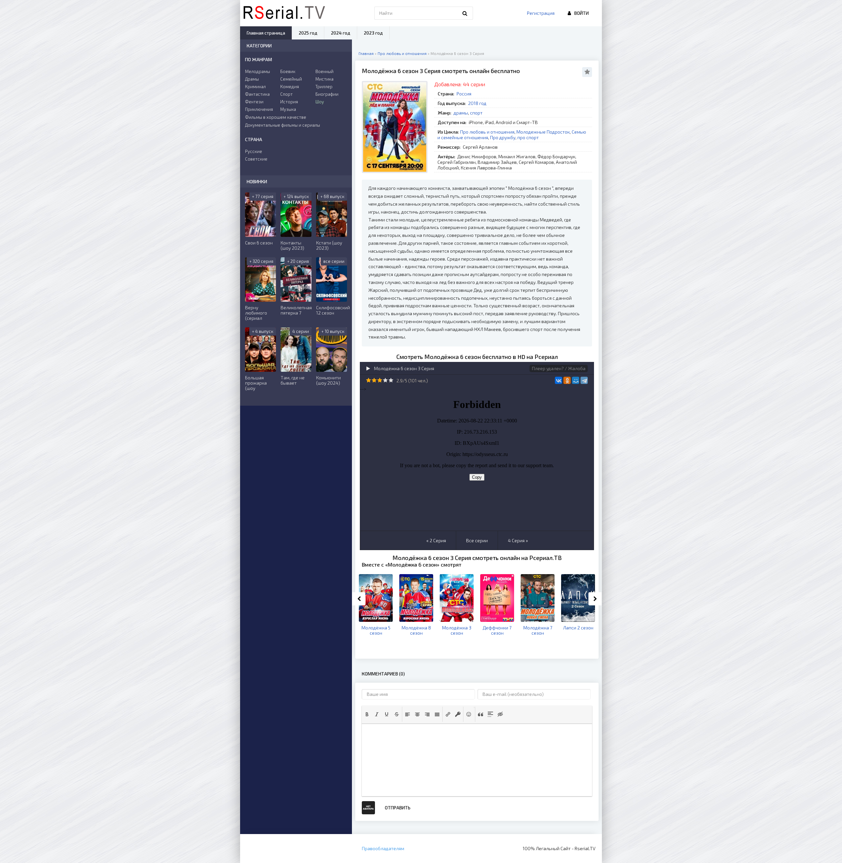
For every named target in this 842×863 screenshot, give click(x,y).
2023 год (373, 33)
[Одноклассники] (567, 380)
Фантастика (257, 94)
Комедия (289, 86)
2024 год (340, 33)
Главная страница (266, 33)
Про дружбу (502, 137)
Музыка (288, 109)
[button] (367, 714)
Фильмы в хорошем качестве (275, 117)
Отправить (397, 807)
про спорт (528, 137)
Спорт (286, 94)
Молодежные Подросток (543, 132)
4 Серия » (518, 540)
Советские (256, 159)
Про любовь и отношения (487, 132)
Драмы (252, 79)
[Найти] (464, 13)
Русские (253, 151)
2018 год (477, 103)
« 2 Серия (436, 540)
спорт (476, 112)
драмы (461, 112)
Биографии (326, 94)
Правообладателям (383, 848)
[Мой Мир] (575, 380)
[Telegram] (584, 380)
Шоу (319, 101)
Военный (324, 71)
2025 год (308, 33)
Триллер (324, 86)
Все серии (477, 540)
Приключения (259, 109)
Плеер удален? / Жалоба (558, 368)
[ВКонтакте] (558, 380)
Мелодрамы (257, 71)
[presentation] (367, 714)
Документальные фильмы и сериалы (282, 125)
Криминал (255, 86)
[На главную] (284, 13)
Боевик (287, 71)
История (289, 101)
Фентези (254, 101)
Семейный (291, 79)
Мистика (324, 79)
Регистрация (541, 13)
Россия (464, 93)
